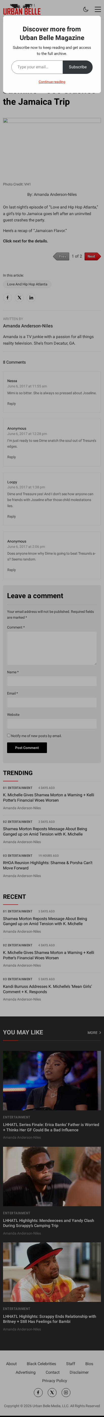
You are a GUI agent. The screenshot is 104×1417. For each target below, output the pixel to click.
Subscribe (78, 67)
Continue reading (52, 82)
